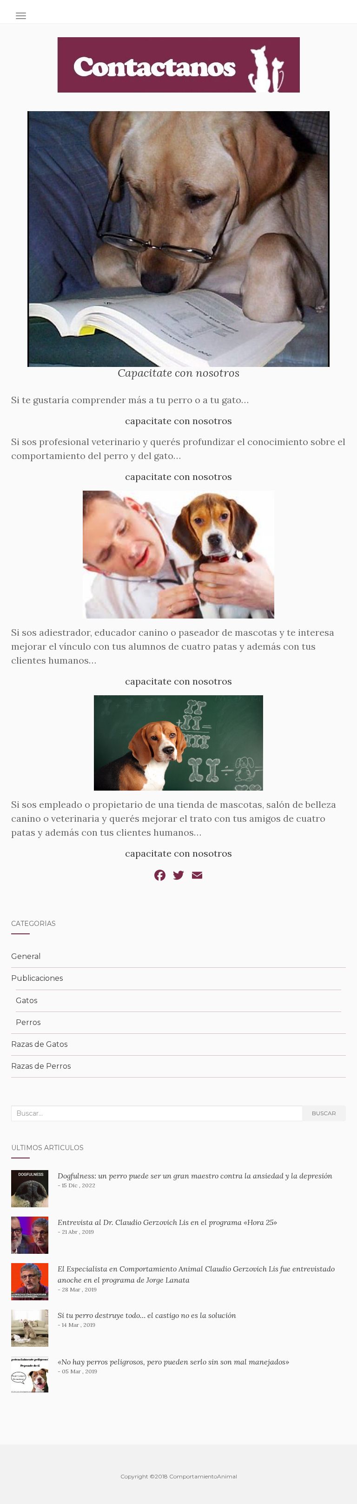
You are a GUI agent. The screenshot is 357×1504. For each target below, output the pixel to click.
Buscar (324, 1113)
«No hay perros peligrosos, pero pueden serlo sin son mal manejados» (173, 1361)
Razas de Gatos (39, 1044)
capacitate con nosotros (178, 420)
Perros (28, 1022)
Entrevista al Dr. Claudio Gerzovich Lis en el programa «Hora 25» (167, 1222)
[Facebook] (160, 876)
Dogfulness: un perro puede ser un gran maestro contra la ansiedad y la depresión (195, 1175)
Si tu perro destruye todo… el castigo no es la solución (147, 1315)
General (26, 956)
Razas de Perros (41, 1066)
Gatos (26, 1000)
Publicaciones (37, 978)
